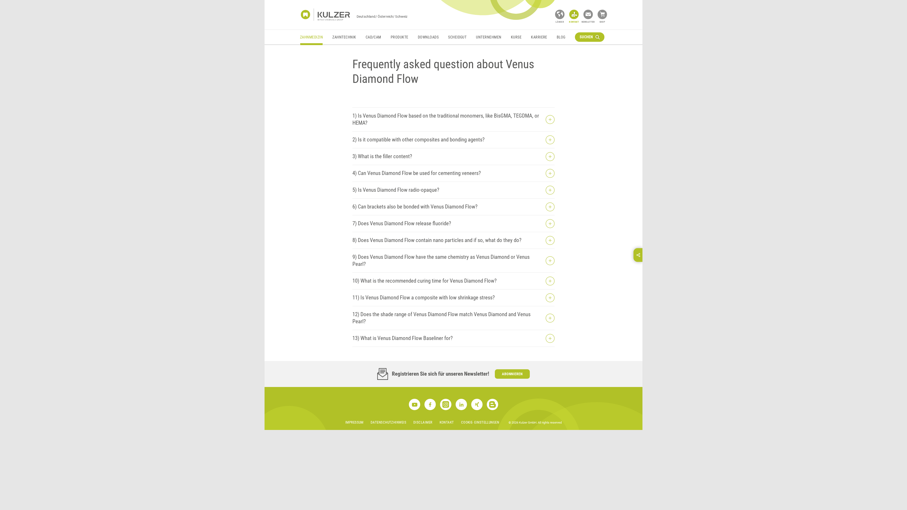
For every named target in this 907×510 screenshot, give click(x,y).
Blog (561, 37)
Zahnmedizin (311, 37)
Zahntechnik (344, 37)
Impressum (354, 422)
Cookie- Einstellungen (480, 422)
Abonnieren (512, 374)
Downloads (428, 37)
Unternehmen (488, 37)
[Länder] (560, 14)
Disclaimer (422, 422)
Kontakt (447, 422)
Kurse (516, 37)
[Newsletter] (588, 14)
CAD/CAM (373, 37)
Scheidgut (457, 37)
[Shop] (602, 14)
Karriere (539, 37)
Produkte (399, 37)
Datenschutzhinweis (388, 422)
